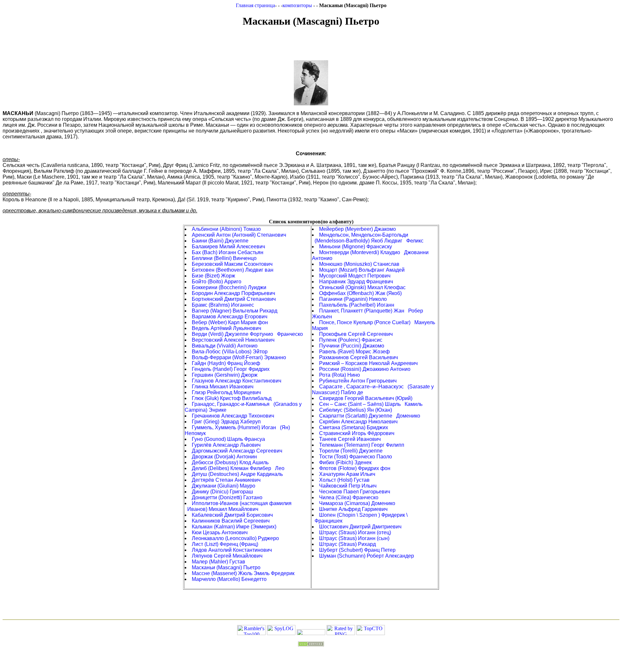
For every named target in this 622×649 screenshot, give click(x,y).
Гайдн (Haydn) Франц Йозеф (226, 363)
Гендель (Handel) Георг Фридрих (231, 369)
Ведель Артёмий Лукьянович (226, 328)
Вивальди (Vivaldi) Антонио (225, 345)
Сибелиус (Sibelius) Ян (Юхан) (355, 410)
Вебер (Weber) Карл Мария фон (230, 322)
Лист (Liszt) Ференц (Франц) (225, 544)
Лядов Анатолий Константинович (232, 550)
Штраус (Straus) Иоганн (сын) (354, 538)
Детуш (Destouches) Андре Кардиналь (237, 474)
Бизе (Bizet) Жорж (213, 275)
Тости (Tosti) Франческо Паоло (355, 456)
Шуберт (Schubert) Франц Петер (357, 550)
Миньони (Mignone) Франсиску (355, 246)
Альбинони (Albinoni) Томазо (226, 229)
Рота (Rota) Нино (339, 375)
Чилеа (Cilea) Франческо (348, 497)
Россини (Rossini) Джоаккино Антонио (364, 369)
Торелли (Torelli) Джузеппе (351, 451)
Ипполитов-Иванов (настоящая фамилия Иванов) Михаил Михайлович (238, 506)
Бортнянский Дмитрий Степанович (234, 299)
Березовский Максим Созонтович (232, 264)
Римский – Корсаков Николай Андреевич (368, 363)
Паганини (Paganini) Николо (353, 299)
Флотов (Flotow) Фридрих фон (354, 468)
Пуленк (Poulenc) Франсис (350, 340)
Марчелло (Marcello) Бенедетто (229, 579)
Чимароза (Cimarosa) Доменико (357, 503)
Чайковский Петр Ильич (347, 486)
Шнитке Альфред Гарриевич (353, 509)
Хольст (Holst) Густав (344, 480)
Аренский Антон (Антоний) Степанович (239, 235)
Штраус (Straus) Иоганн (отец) (355, 532)
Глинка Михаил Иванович (222, 386)
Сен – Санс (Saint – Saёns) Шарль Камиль (370, 404)
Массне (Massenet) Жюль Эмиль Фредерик (243, 573)
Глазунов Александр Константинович (236, 381)
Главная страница (255, 5)
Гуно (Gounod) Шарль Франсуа (228, 439)
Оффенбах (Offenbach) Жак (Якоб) (360, 293)
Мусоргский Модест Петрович (354, 275)
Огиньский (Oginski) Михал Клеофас (362, 287)
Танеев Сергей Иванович (350, 439)
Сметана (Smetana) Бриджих (353, 427)
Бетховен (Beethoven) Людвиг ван (232, 270)
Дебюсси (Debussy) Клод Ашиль (230, 462)
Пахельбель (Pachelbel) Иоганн (356, 305)
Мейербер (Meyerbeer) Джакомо (357, 229)
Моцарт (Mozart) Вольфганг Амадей (362, 270)
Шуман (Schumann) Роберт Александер (366, 556)
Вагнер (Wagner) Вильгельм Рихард (234, 310)
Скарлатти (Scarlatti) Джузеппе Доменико (369, 416)
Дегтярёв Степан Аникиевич (226, 480)
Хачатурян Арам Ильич (347, 474)
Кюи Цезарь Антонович (220, 532)
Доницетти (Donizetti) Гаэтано (227, 497)
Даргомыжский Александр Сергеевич (237, 451)
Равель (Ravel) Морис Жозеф (354, 351)
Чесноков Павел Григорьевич (354, 491)
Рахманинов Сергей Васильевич (358, 357)
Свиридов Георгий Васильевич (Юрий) (365, 398)
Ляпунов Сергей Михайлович (227, 556)
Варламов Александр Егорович (229, 316)
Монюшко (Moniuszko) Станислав (359, 264)
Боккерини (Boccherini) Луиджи (229, 287)
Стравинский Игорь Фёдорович (356, 433)
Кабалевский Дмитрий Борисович (232, 515)
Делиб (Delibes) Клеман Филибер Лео (238, 468)
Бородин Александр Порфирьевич (233, 293)
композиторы (297, 5)
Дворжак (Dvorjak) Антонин (224, 456)
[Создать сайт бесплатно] (311, 644)
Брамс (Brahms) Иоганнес (223, 305)
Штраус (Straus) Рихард (347, 544)
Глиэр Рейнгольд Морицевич (226, 392)
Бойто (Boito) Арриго (216, 281)
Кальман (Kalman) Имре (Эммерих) (234, 526)
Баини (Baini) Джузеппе (220, 240)
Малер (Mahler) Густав (218, 561)
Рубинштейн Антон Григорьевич (358, 381)
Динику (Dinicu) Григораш (222, 491)
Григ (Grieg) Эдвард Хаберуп (226, 421)
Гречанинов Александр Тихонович (233, 416)
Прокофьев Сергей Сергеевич (356, 334)
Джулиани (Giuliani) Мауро (223, 486)
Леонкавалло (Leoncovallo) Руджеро (235, 538)
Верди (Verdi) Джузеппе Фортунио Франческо (247, 334)
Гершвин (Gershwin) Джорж (225, 375)
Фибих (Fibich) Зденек (345, 462)
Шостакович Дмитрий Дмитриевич (360, 526)
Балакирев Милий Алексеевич (228, 246)
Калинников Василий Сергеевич (231, 521)
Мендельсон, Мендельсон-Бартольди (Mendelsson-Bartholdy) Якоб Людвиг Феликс (367, 237)
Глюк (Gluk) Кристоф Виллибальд (231, 398)
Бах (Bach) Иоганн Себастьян (227, 252)
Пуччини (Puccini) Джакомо (351, 345)
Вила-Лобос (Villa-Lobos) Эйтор (230, 351)
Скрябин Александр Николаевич (358, 421)
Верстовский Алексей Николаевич (233, 340)
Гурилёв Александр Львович (226, 445)
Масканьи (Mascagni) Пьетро (226, 567)
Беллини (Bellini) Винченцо (224, 258)
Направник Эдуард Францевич (356, 281)
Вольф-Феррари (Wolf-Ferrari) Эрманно (239, 357)
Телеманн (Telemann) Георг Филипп (361, 445)
